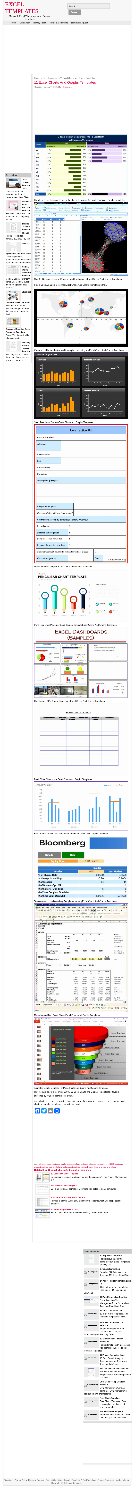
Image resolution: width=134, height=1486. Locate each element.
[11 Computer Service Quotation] (91, 1376)
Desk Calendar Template (26, 182)
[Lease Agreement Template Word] (13, 251)
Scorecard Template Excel (18, 329)
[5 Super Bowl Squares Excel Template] (42, 1205)
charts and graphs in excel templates (90, 1164)
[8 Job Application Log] (91, 1271)
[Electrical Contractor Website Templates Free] (13, 300)
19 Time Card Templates (111, 1310)
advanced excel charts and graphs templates (56, 1164)
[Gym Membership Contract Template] (91, 1384)
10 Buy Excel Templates (111, 1256)
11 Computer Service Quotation (114, 1368)
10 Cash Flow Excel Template (64, 1174)
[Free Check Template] (91, 1400)
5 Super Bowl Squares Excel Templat (68, 1197)
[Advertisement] (64, 49)
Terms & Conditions (59, 23)
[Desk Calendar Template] (13, 187)
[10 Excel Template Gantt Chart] (42, 1216)
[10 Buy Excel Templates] (91, 1263)
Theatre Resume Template (26, 227)
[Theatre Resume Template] (13, 232)
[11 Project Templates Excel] (91, 1357)
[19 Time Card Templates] (91, 1313)
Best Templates (89, 1480)
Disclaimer (25, 23)
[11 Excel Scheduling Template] (91, 1302)
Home (13, 23)
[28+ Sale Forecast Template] (42, 1193)
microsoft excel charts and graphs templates (98, 1167)
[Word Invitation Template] (91, 1414)
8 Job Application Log (110, 1269)
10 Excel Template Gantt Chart (65, 1209)
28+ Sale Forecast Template (64, 1186)
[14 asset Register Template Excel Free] (91, 1283)
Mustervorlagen (122, 1480)
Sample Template (72, 1480)
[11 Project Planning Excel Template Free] (91, 1325)
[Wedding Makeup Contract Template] (13, 350)
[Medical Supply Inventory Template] (13, 275)
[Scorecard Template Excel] (13, 326)
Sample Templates (106, 1480)
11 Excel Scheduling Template (113, 1297)
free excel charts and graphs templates (64, 1167)
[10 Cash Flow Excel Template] (42, 1181)
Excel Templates (50, 78)
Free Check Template (110, 1398)
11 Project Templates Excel (112, 1355)
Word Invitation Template (111, 1411)
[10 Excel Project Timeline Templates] (91, 1341)
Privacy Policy (39, 23)
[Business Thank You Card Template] (13, 209)
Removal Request (79, 23)
